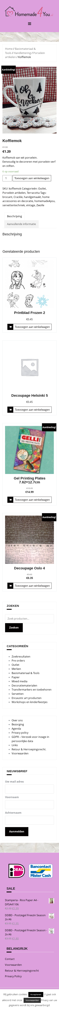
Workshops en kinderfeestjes (30, 702)
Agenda (16, 728)
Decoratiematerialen (24, 685)
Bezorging (18, 724)
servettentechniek (13, 205)
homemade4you (44, 201)
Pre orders (18, 660)
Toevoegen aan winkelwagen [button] (32, 327)
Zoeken (14, 627)
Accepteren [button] (35, 994)
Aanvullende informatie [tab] (21, 224)
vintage (30, 205)
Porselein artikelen (14, 193)
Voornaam (12, 797)
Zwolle (40, 205)
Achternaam (13, 812)
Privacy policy (20, 732)
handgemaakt (32, 197)
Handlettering (22, 53)
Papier (16, 677)
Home (9, 49)
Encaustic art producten (26, 698)
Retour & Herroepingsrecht (22, 970)
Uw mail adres (14, 781)
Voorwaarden (20, 753)
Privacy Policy (13, 976)
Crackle (18, 197)
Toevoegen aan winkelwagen (31, 178)
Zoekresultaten (21, 656)
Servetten (18, 694)
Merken (16, 669)
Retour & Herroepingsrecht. (29, 749)
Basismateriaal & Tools (25, 673)
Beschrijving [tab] (14, 216)
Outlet (42, 188)
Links (15, 745)
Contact (10, 959)
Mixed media (19, 681)
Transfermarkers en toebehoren (31, 689)
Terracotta (33, 193)
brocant (7, 197)
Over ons (17, 720)
